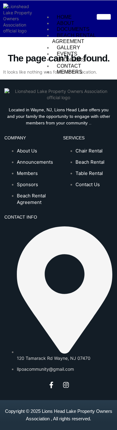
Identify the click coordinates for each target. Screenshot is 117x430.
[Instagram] (65, 384)
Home (64, 17)
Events (67, 53)
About (65, 23)
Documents (73, 29)
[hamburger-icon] (104, 17)
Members (69, 72)
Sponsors (71, 59)
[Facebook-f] (51, 384)
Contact (69, 66)
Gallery (68, 47)
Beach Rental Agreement (73, 38)
